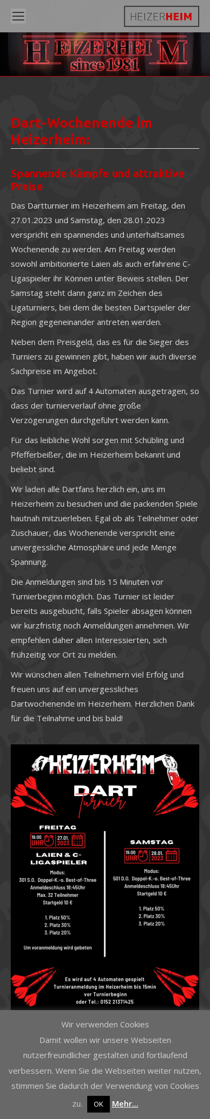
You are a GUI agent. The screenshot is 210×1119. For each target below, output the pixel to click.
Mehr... (125, 1103)
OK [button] (98, 1104)
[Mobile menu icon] (18, 16)
